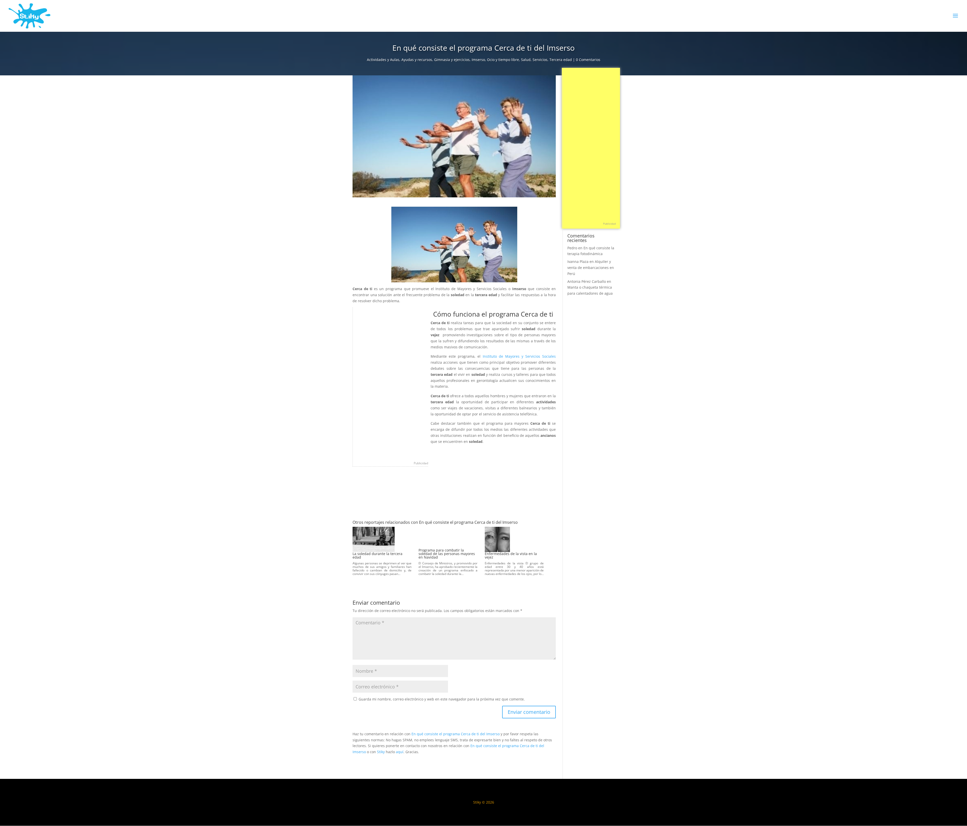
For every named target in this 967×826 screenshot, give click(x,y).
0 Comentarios (588, 59)
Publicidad (421, 463)
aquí (399, 751)
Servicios (540, 59)
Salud (526, 59)
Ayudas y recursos (416, 59)
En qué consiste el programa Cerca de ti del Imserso (455, 733)
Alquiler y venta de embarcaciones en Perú (590, 267)
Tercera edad (560, 59)
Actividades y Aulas (383, 59)
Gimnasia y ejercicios (452, 59)
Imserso (478, 59)
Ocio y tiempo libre (503, 59)
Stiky (381, 751)
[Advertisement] (390, 382)
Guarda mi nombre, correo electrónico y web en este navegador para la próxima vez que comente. (442, 699)
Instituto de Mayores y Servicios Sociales (519, 356)
